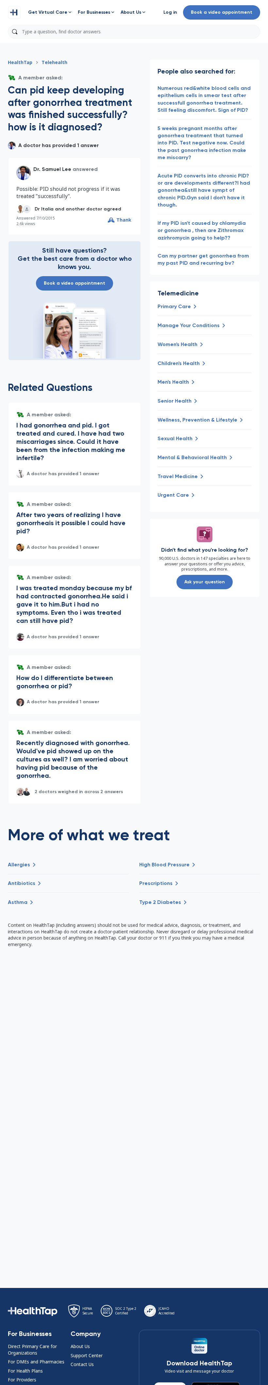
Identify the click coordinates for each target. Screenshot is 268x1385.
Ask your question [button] (204, 582)
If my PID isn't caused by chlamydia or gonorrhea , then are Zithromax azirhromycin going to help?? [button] (202, 230)
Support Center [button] (87, 1355)
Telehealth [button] (54, 62)
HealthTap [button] (20, 62)
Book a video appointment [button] (221, 12)
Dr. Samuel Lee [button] (52, 169)
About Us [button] (80, 1346)
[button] (14, 12)
